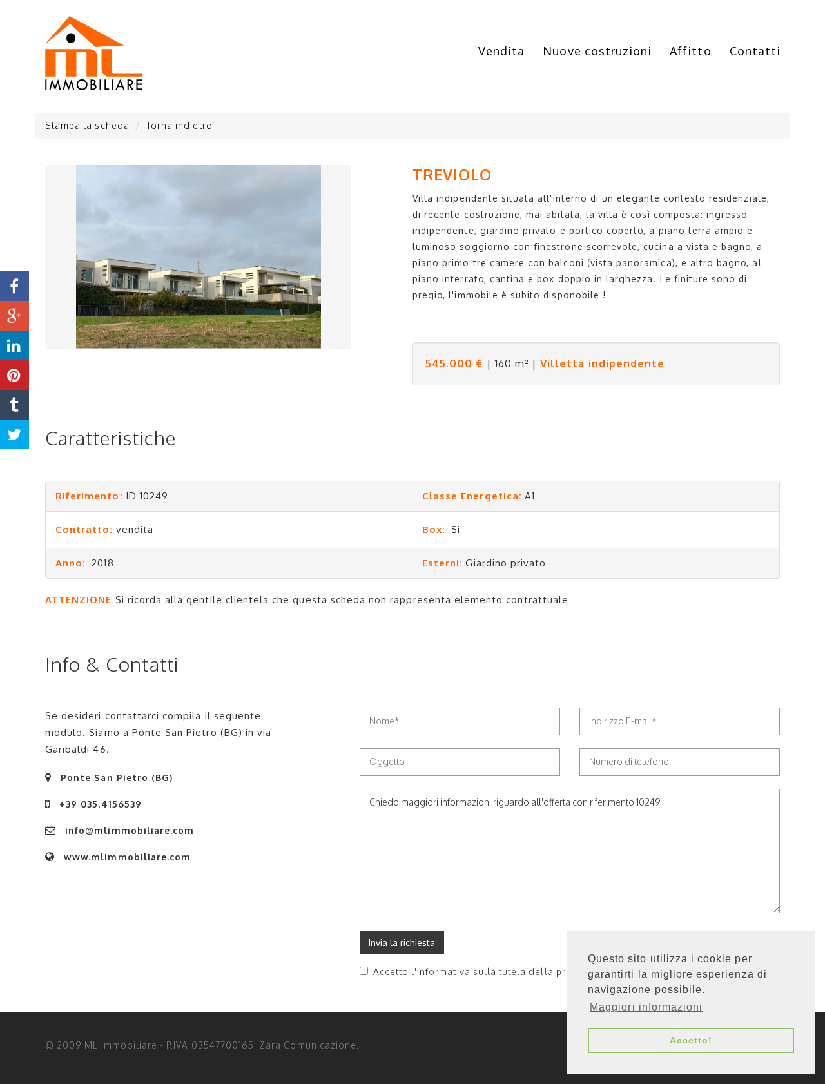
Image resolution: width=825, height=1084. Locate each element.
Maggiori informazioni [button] (646, 1007)
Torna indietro (179, 125)
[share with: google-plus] (14, 316)
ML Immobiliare (120, 1045)
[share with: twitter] (14, 434)
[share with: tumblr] (14, 405)
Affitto (690, 50)
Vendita (501, 50)
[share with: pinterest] (14, 375)
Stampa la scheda (87, 125)
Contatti (755, 50)
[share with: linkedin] (14, 345)
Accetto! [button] (691, 1040)
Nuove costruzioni (597, 50)
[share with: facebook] (14, 286)
